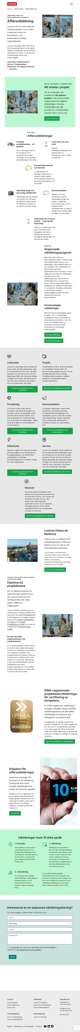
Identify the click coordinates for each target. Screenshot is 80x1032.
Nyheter (9, 1026)
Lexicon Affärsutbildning (41, 1007)
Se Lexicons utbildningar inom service (57, 471)
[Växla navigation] (71, 4)
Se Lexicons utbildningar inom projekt (57, 388)
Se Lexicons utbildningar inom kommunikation (57, 431)
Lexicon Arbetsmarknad (14, 1019)
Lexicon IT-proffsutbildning (42, 1005)
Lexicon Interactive (13, 1005)
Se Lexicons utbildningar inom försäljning (22, 431)
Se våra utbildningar (53, 335)
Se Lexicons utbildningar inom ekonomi (40, 516)
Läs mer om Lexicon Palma (55, 569)
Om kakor (39, 1026)
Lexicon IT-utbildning (40, 1002)
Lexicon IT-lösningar (40, 1017)
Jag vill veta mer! (52, 118)
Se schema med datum (54, 341)
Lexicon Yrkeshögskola (14, 1017)
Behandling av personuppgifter (24, 1026)
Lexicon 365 (11, 1007)
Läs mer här (15, 813)
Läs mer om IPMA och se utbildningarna (59, 741)
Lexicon (9, 9)
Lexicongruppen (12, 1002)
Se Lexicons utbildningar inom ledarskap (22, 389)
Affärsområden (19, 9)
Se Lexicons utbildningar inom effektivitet (22, 473)
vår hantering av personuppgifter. (28, 950)
